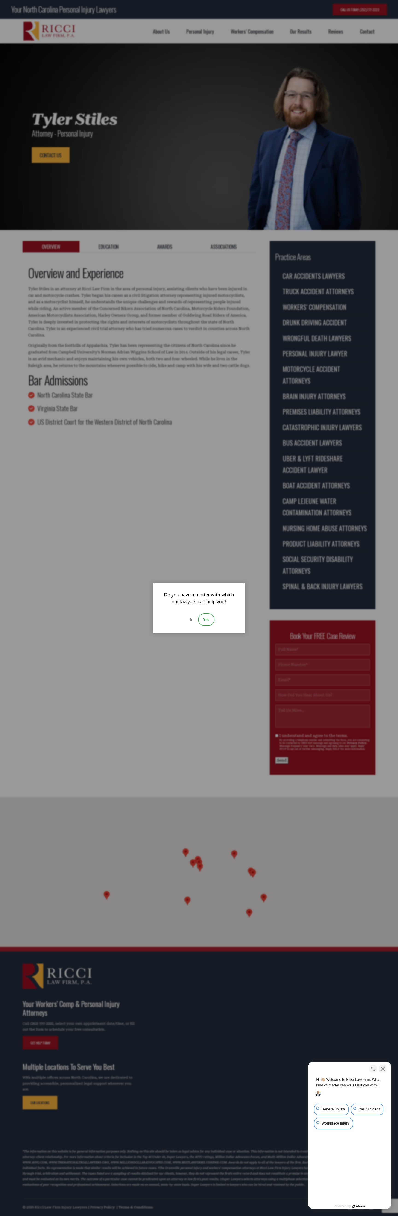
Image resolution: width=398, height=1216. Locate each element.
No (190, 619)
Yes (206, 619)
